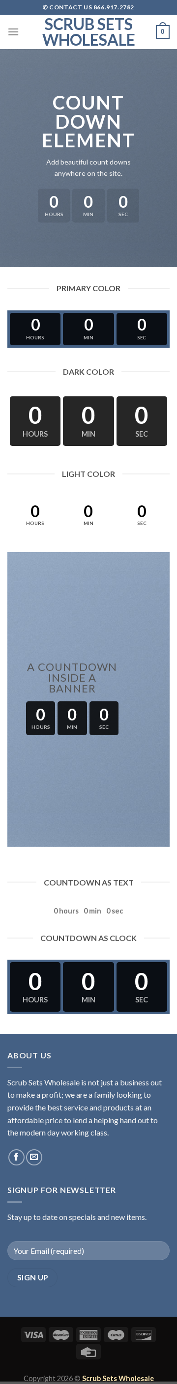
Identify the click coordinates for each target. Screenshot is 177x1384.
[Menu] (13, 32)
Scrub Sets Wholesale (88, 32)
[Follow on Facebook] (16, 1157)
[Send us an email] (34, 1157)
